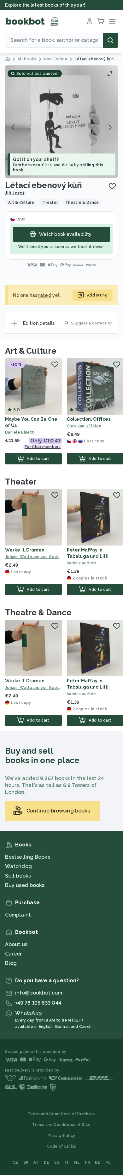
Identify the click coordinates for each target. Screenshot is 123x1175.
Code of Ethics (61, 1146)
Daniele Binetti (20, 432)
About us (16, 944)
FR (87, 1162)
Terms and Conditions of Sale (61, 1124)
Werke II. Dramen (25, 549)
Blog (11, 963)
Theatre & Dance (38, 612)
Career (13, 954)
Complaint (18, 915)
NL (77, 1162)
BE (98, 1162)
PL (108, 1162)
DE (47, 1162)
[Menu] (112, 21)
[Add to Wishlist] (112, 186)
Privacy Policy (61, 1135)
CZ (15, 1162)
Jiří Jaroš (15, 193)
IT (67, 1162)
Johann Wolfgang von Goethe (33, 557)
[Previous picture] (13, 127)
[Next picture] (109, 127)
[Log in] (89, 21)
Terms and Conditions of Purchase (61, 1114)
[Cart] (101, 21)
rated (44, 295)
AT (36, 1162)
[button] (61, 121)
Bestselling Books (27, 857)
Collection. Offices (88, 419)
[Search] (110, 40)
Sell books (18, 876)
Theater (21, 481)
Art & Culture (30, 351)
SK (26, 1162)
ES (57, 1162)
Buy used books (24, 885)
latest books (44, 5)
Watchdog (18, 866)
